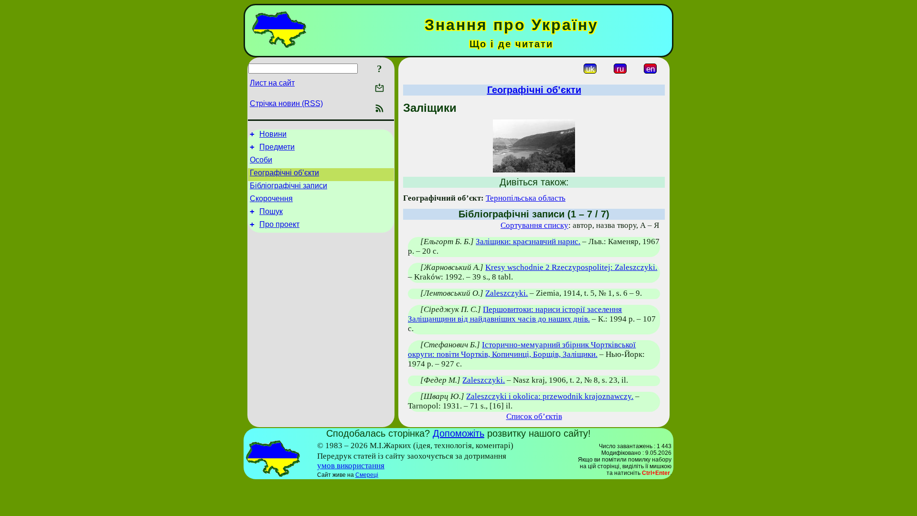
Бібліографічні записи (288, 186)
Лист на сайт (272, 83)
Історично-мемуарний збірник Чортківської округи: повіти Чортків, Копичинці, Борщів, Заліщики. (522, 349)
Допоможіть (458, 433)
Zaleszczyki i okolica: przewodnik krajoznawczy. (549, 396)
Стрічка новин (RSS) (286, 103)
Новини (273, 134)
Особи (261, 160)
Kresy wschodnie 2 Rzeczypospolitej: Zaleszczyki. (571, 267)
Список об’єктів (534, 416)
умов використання (350, 465)
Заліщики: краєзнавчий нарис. (528, 241)
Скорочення (271, 198)
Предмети (277, 147)
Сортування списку (534, 225)
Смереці (366, 475)
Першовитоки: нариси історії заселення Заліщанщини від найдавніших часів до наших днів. (515, 314)
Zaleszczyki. (506, 293)
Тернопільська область (525, 198)
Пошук (271, 211)
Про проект (279, 224)
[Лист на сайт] (379, 88)
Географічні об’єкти (284, 173)
